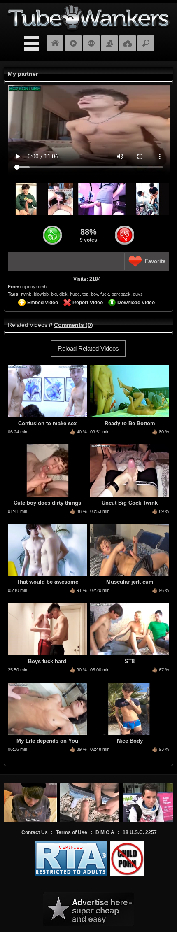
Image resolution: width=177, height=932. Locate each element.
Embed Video (42, 302)
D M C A (104, 832)
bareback (121, 293)
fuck (104, 293)
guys (138, 293)
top (85, 293)
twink (26, 293)
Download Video (136, 302)
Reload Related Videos (88, 348)
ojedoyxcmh (34, 286)
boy (94, 293)
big (54, 293)
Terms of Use (71, 832)
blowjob (41, 293)
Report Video (87, 302)
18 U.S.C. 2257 (140, 832)
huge (75, 293)
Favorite (155, 261)
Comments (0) (73, 325)
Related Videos (27, 325)
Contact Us (34, 832)
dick (63, 293)
